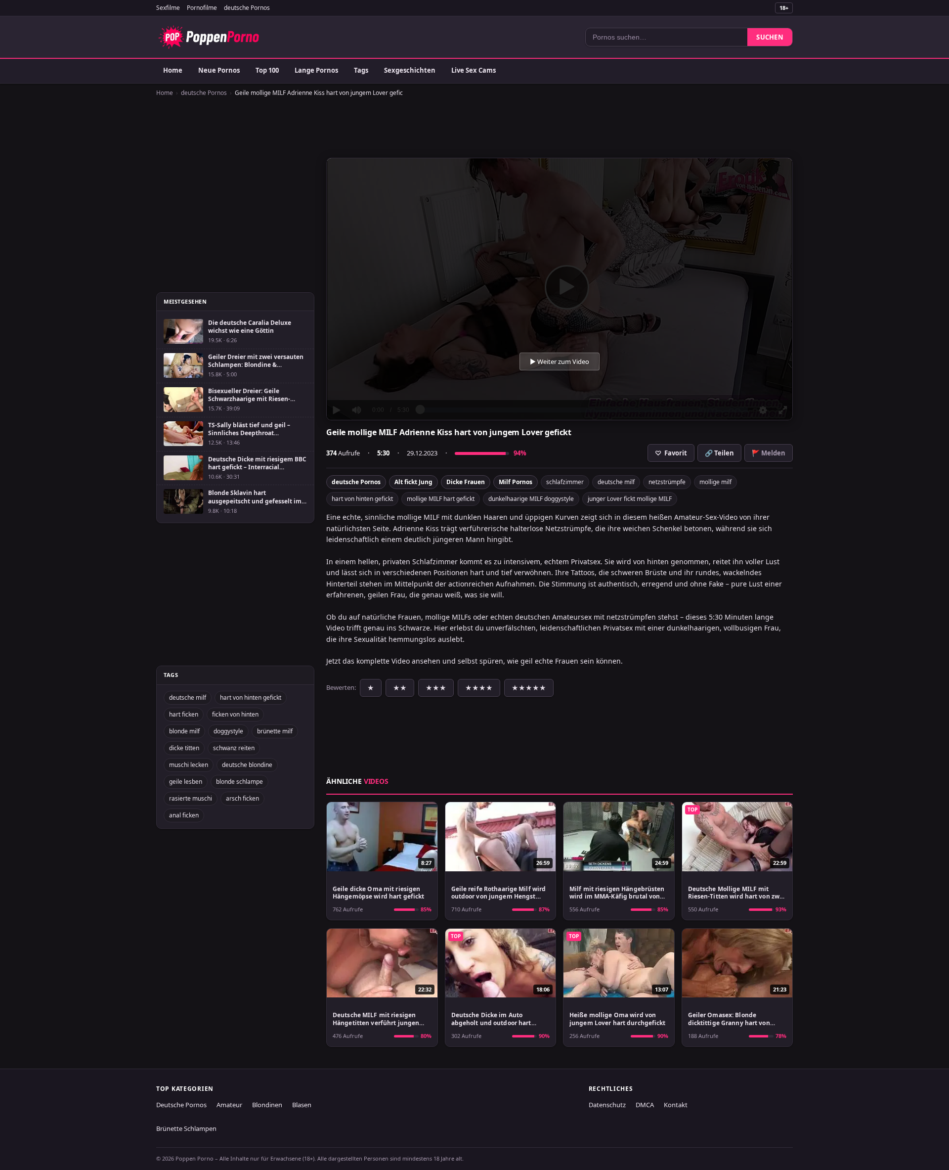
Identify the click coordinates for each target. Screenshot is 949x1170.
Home (172, 70)
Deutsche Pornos (181, 1104)
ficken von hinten (235, 714)
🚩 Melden (768, 453)
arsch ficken (242, 798)
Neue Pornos (219, 70)
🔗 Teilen (719, 453)
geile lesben (185, 781)
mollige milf (715, 482)
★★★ (436, 687)
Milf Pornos (515, 482)
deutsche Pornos (247, 7)
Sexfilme (168, 7)
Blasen (301, 1104)
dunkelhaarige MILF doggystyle (531, 499)
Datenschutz (607, 1104)
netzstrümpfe (667, 482)
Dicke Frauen (465, 482)
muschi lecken (188, 765)
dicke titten (184, 748)
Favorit (671, 453)
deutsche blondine (247, 765)
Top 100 (267, 70)
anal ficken (184, 815)
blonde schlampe (239, 781)
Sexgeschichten (409, 70)
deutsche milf (616, 482)
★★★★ (479, 687)
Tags (361, 70)
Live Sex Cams (473, 70)
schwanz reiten (234, 748)
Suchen (769, 37)
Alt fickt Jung (413, 482)
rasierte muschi (190, 798)
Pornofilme (202, 7)
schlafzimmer (565, 482)
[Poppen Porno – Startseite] (208, 37)
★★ (400, 687)
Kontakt (676, 1104)
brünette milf (275, 731)
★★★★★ (529, 687)
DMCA (645, 1104)
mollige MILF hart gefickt (440, 499)
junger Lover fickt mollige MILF (630, 499)
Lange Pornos (316, 70)
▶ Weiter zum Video (559, 361)
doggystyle (228, 731)
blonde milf (184, 731)
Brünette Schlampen (186, 1128)
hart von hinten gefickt (362, 499)
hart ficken (183, 714)
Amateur (229, 1104)
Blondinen (267, 1104)
